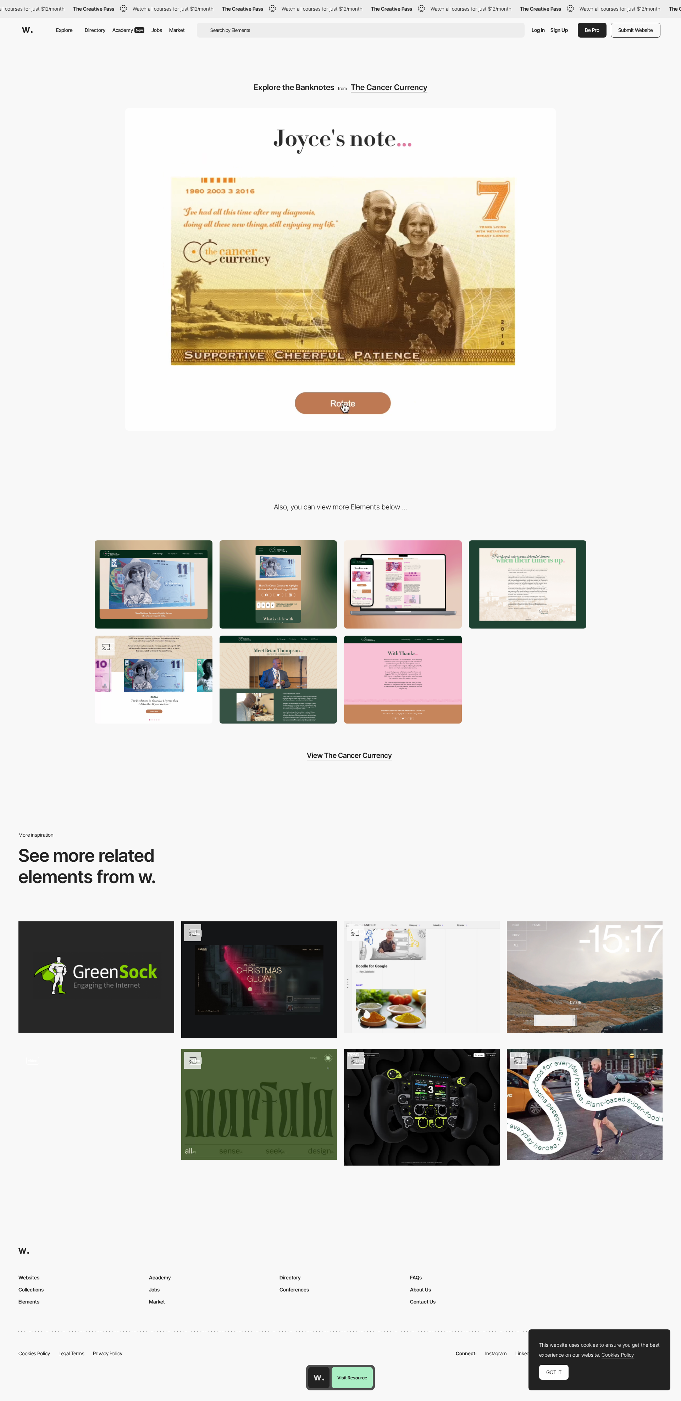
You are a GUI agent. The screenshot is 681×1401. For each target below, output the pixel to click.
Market (177, 30)
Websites (28, 1277)
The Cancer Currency (389, 87)
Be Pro (592, 30)
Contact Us (423, 1302)
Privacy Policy (107, 1353)
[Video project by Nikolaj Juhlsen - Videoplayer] (585, 977)
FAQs (416, 1277)
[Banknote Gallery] (153, 680)
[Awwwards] (27, 30)
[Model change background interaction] (422, 1107)
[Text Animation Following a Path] (585, 1104)
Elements (28, 1302)
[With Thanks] (403, 680)
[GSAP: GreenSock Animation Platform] (96, 977)
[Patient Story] (528, 584)
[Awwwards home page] (319, 1377)
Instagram (496, 1353)
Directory (95, 30)
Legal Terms (71, 1353)
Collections (31, 1289)
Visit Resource (352, 1377)
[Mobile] (278, 584)
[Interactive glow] (259, 979)
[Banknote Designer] (278, 680)
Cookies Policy (34, 1353)
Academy (127, 30)
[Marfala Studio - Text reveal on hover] (259, 1104)
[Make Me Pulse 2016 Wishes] (96, 1104)
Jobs (156, 30)
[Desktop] (153, 584)
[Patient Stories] (403, 584)
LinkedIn (524, 1353)
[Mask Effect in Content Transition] (422, 977)
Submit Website (635, 30)
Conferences (294, 1289)
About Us (420, 1289)
